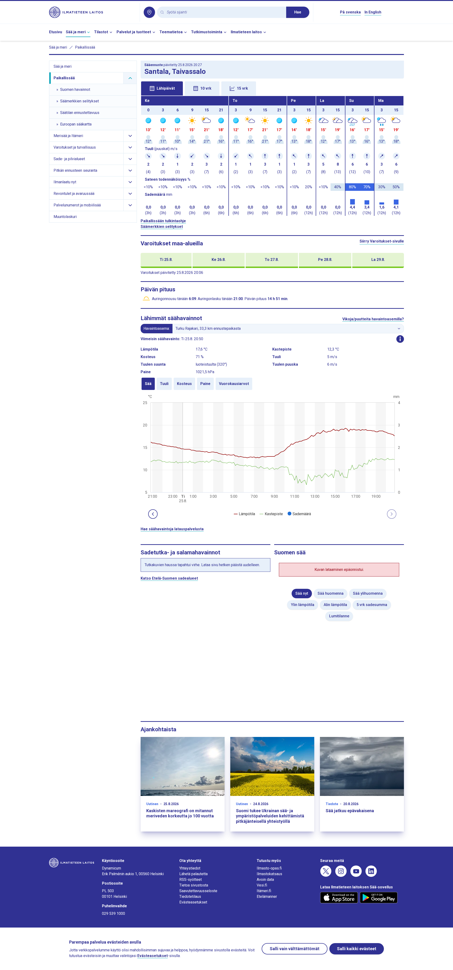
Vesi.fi (262, 885)
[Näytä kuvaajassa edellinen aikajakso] (153, 514)
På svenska (350, 12)
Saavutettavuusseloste (198, 891)
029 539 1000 (113, 913)
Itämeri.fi (264, 891)
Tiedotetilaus (190, 896)
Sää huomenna (331, 593)
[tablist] (272, 88)
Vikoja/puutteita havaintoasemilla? (373, 319)
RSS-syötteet (190, 879)
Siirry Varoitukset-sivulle (382, 241)
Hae (297, 12)
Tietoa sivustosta (193, 885)
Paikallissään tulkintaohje (163, 221)
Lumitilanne (339, 616)
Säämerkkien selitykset (162, 226)
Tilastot (101, 32)
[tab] (162, 88)
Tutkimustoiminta (206, 32)
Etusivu (55, 32)
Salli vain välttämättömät (294, 948)
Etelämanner (267, 896)
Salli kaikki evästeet (356, 948)
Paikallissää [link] (85, 47)
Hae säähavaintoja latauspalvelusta (172, 529)
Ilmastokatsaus (269, 874)
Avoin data (265, 879)
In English (373, 12)
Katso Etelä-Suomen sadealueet (169, 578)
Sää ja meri (76, 32)
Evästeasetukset (193, 902)
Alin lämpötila (335, 604)
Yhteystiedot (189, 868)
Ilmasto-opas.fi (269, 868)
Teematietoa (171, 32)
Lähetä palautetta (193, 874)
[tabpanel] (272, 156)
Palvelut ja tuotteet (134, 32)
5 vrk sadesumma (372, 604)
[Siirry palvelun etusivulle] (92, 12)
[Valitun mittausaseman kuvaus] (400, 339)
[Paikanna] (149, 12)
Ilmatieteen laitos (246, 32)
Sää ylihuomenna (368, 593)
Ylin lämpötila (302, 604)
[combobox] (224, 12)
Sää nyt (301, 593)
